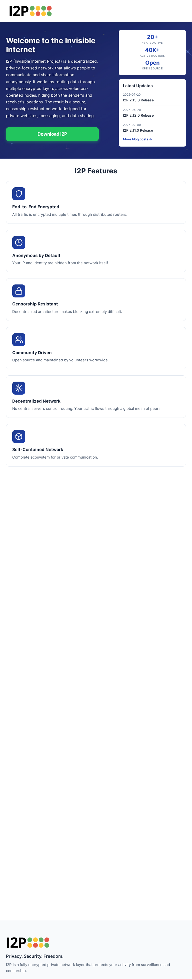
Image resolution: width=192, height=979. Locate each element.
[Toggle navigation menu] (181, 11)
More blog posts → (137, 139)
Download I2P (52, 134)
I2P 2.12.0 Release (138, 115)
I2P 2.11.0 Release (138, 130)
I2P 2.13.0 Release (138, 100)
